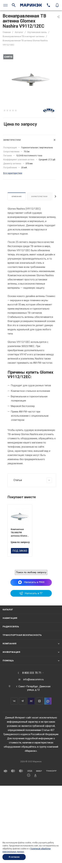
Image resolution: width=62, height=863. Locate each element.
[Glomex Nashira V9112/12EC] (31, 80)
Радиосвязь (11, 626)
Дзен (39, 701)
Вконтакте (14, 701)
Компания (9, 643)
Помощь (8, 660)
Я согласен (14, 857)
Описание (16, 196)
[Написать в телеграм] (31, 595)
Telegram (22, 701)
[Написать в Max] (31, 582)
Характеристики (39, 196)
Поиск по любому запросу (31, 572)
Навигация (10, 618)
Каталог (8, 609)
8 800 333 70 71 (31, 673)
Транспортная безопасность (22, 635)
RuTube (31, 701)
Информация (11, 652)
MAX (47, 701)
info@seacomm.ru (33, 679)
